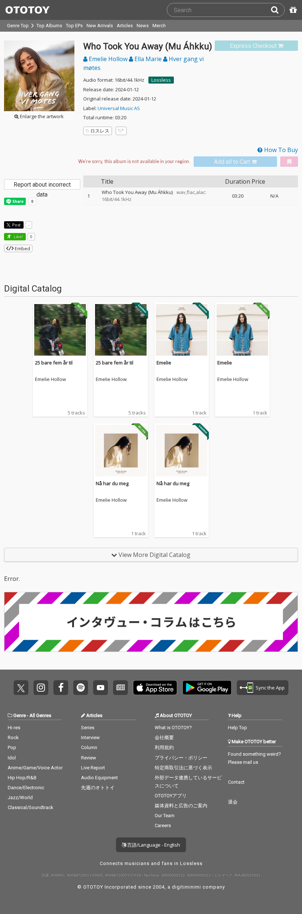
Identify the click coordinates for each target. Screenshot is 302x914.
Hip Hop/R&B (22, 777)
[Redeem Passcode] (292, 10)
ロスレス (99, 130)
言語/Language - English (153, 844)
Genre (19, 715)
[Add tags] (121, 131)
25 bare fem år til (54, 362)
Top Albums (49, 25)
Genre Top (18, 25)
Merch (159, 25)
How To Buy (280, 150)
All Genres (40, 715)
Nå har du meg (112, 483)
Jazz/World (20, 797)
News (143, 25)
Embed (22, 248)
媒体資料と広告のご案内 (181, 805)
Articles (125, 25)
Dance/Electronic (26, 787)
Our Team (165, 815)
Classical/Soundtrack (30, 807)
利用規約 (164, 747)
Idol (12, 758)
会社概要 (164, 737)
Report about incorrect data (42, 185)
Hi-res (14, 727)
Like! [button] (18, 236)
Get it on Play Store (207, 687)
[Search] (277, 10)
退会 (233, 802)
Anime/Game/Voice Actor (35, 767)
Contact (236, 782)
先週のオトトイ (98, 787)
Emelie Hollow (108, 59)
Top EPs (74, 25)
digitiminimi (186, 887)
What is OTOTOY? (173, 727)
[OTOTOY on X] (21, 687)
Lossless (161, 80)
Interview (90, 737)
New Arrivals (100, 25)
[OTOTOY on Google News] (120, 687)
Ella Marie (148, 59)
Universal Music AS (119, 108)
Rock (13, 737)
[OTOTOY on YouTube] (100, 687)
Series (87, 727)
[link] (256, 46)
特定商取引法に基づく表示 (183, 767)
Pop (12, 747)
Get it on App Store (155, 687)
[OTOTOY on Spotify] (80, 687)
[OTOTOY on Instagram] (41, 687)
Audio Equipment (99, 777)
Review (88, 758)
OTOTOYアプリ (171, 795)
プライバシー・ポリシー (181, 758)
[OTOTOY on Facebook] (60, 687)
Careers (163, 825)
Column (89, 747)
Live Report (93, 767)
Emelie (164, 362)
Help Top (237, 727)
